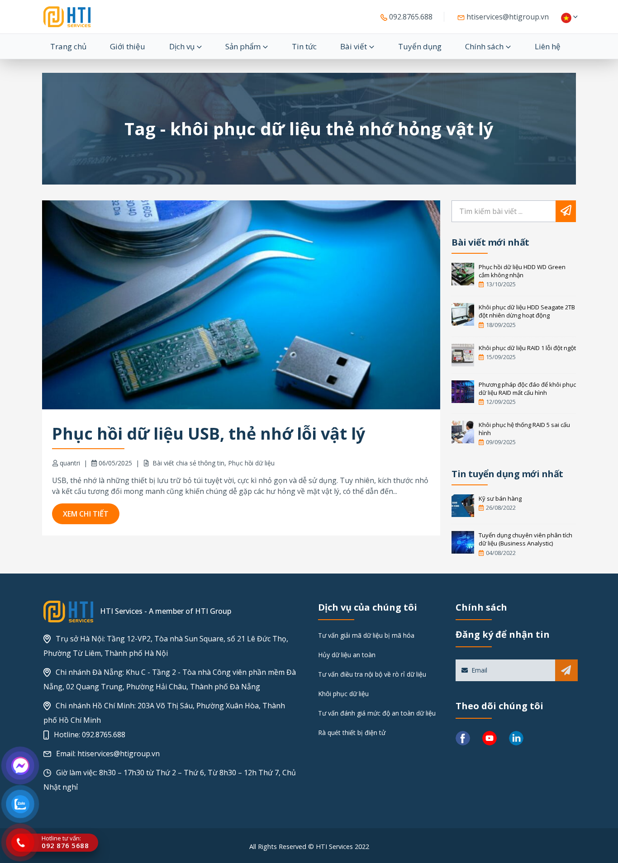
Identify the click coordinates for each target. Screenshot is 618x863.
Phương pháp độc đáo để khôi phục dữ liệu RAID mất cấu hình (527, 388)
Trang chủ (68, 46)
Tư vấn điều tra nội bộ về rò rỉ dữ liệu (372, 674)
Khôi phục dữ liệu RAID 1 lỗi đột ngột (527, 348)
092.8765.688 (410, 17)
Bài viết (353, 46)
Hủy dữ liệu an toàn (347, 654)
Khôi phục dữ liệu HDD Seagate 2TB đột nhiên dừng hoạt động (527, 311)
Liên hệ (548, 46)
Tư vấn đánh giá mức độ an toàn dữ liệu (377, 713)
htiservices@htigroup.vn (507, 17)
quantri (70, 463)
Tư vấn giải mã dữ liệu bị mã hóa (366, 635)
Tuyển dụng (420, 46)
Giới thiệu (127, 46)
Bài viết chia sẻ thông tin (188, 463)
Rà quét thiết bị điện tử (351, 732)
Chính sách (484, 46)
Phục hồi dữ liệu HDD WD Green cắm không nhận (522, 271)
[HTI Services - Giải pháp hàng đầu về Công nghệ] (67, 17)
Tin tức (304, 46)
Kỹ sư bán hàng (500, 498)
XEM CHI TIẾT (86, 514)
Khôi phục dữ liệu (343, 693)
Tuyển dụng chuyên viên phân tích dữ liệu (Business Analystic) (525, 539)
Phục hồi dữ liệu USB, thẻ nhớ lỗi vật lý (208, 433)
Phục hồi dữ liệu (251, 463)
